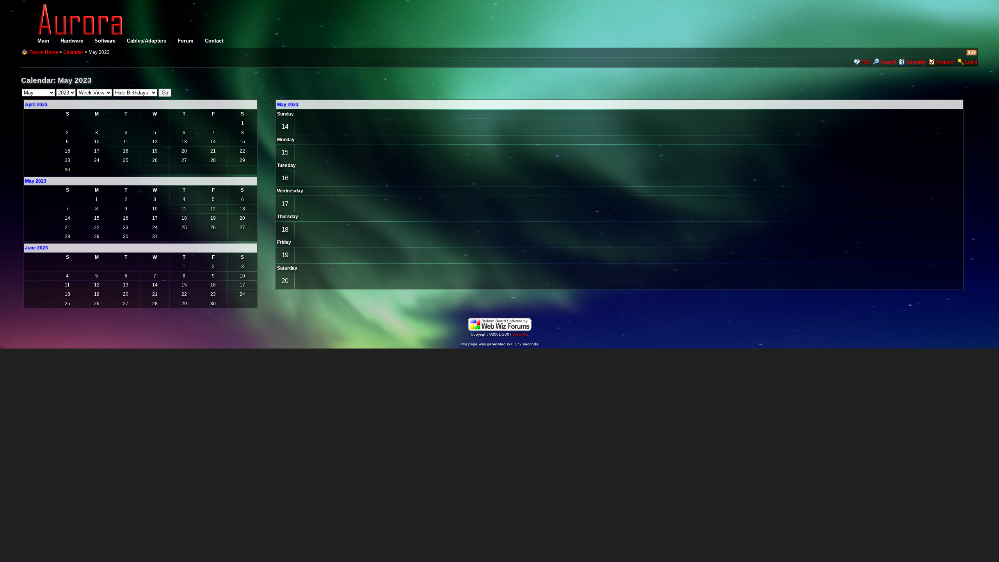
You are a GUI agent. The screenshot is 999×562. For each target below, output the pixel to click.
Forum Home (43, 52)
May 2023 (288, 104)
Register (945, 62)
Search (888, 62)
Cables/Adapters (146, 41)
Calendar (73, 52)
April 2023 (36, 104)
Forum (186, 41)
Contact (214, 41)
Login (971, 62)
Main (43, 41)
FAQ (866, 62)
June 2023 (36, 248)
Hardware (71, 41)
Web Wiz (520, 334)
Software (105, 41)
